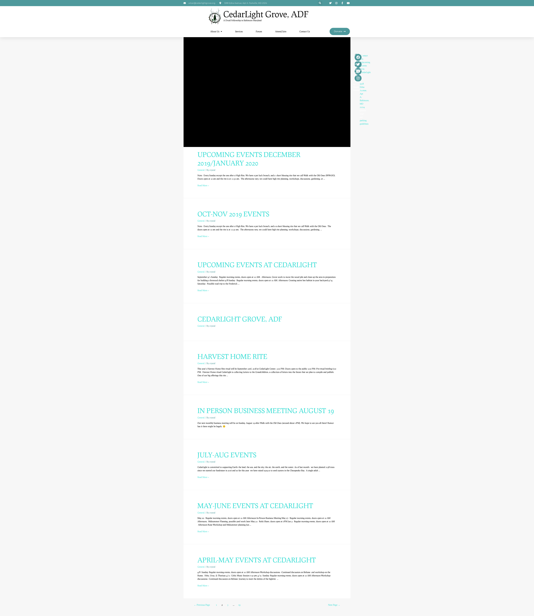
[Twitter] (358, 64)
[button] (320, 3)
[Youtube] (358, 71)
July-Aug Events (226, 455)
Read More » (203, 185)
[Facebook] (358, 57)
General (200, 170)
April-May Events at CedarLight (256, 560)
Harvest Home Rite (232, 356)
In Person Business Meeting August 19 (265, 410)
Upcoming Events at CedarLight (257, 265)
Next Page (334, 604)
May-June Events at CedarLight (255, 506)
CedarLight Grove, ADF (265, 14)
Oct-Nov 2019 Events (233, 214)
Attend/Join (280, 31)
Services (239, 31)
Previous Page (202, 604)
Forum (259, 31)
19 (239, 604)
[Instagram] (358, 78)
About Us (214, 31)
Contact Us (304, 31)
